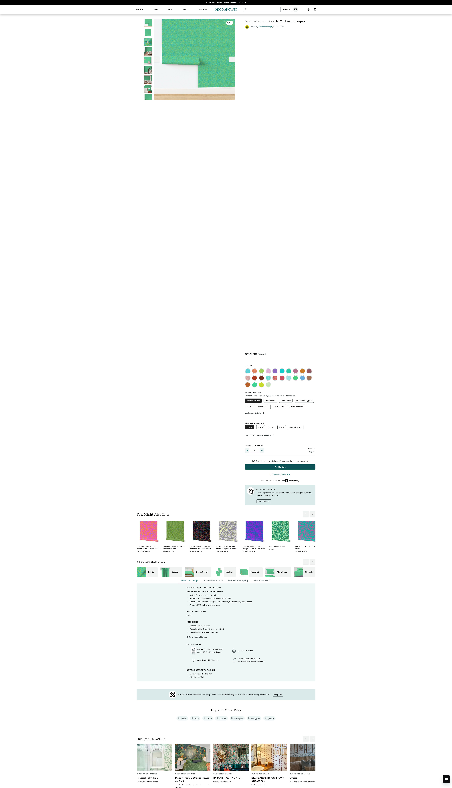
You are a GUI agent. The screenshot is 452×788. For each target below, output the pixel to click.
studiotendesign (265, 27)
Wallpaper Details (255, 413)
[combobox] (286, 9)
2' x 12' (250, 427)
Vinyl (249, 407)
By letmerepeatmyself (196, 551)
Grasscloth (261, 407)
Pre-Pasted (270, 400)
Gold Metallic (278, 407)
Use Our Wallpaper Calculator (260, 435)
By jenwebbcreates (301, 551)
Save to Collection (280, 474)
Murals (155, 9)
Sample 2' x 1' (295, 427)
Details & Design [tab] (189, 580)
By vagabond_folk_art (249, 551)
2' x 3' (281, 427)
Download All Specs (196, 637)
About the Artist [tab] (261, 580)
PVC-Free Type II (304, 400)
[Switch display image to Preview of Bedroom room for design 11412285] (148, 89)
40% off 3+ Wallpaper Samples (223, 2)
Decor (170, 9)
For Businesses (201, 9)
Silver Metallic (296, 407)
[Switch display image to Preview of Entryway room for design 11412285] (148, 70)
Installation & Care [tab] (213, 580)
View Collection (263, 501)
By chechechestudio (143, 551)
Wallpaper (139, 9)
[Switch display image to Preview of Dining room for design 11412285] (148, 79)
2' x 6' (271, 427)
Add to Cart (280, 467)
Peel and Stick (253, 400)
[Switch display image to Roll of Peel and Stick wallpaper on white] (148, 32)
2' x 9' (260, 427)
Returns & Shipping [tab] (238, 580)
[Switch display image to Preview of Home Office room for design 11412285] (148, 98)
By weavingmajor (168, 551)
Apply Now (278, 695)
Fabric (184, 9)
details (240, 2)
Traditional (286, 400)
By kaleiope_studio (222, 551)
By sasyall (272, 549)
